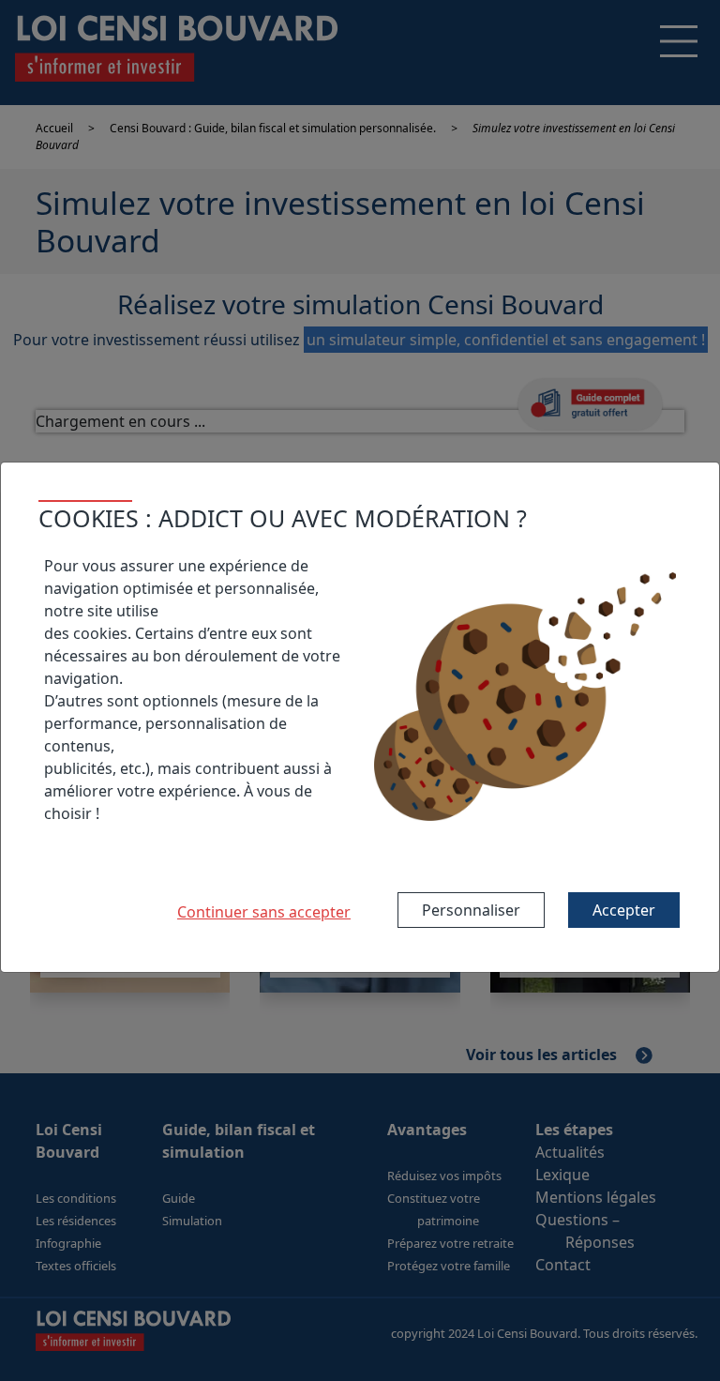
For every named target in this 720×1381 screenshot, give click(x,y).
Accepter (623, 910)
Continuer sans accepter (264, 912)
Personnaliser (471, 910)
